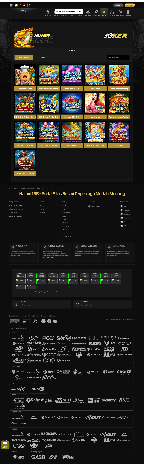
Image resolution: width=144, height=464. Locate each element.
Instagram (127, 218)
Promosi (128, 15)
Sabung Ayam (120, 15)
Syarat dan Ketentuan (15, 216)
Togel (64, 219)
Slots (63, 209)
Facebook (127, 210)
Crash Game (96, 15)
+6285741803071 (98, 206)
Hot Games (48, 15)
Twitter (126, 206)
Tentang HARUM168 (15, 206)
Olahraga (88, 15)
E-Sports (112, 15)
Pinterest (126, 222)
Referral (42, 213)
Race (64, 216)
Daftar (129, 5)
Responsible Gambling (16, 209)
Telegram (127, 214)
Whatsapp (127, 226)
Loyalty (42, 209)
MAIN (26, 75)
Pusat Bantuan (13, 213)
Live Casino (66, 213)
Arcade (104, 15)
